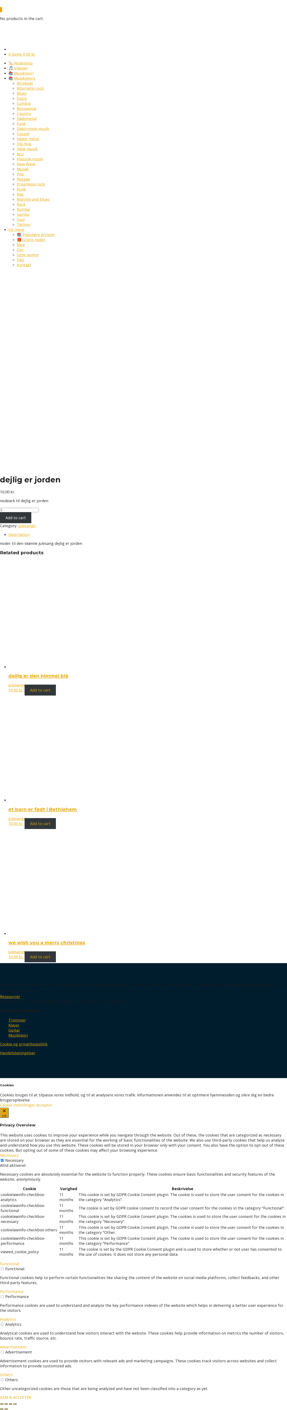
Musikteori (18, 1035)
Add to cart (15, 517)
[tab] (147, 534)
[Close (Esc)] (1, 1404)
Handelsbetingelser (17, 1052)
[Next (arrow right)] (6, 1409)
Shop (15, 297)
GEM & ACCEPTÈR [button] (15, 1397)
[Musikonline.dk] (18, 4)
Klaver (14, 1025)
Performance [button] (12, 1291)
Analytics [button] (8, 1319)
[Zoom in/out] (15, 1404)
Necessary (14, 1160)
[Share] (6, 1404)
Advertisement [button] (13, 1346)
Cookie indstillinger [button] (17, 1105)
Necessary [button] (9, 1155)
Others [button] (6, 1374)
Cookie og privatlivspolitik (23, 1044)
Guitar (14, 1030)
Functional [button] (9, 1263)
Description (19, 534)
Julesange (27, 525)
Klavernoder (31, 297)
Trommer (17, 1020)
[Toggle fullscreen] (10, 1404)
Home (5, 297)
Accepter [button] (44, 1105)
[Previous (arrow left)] (1, 1409)
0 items (22, 54)
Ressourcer (10, 996)
